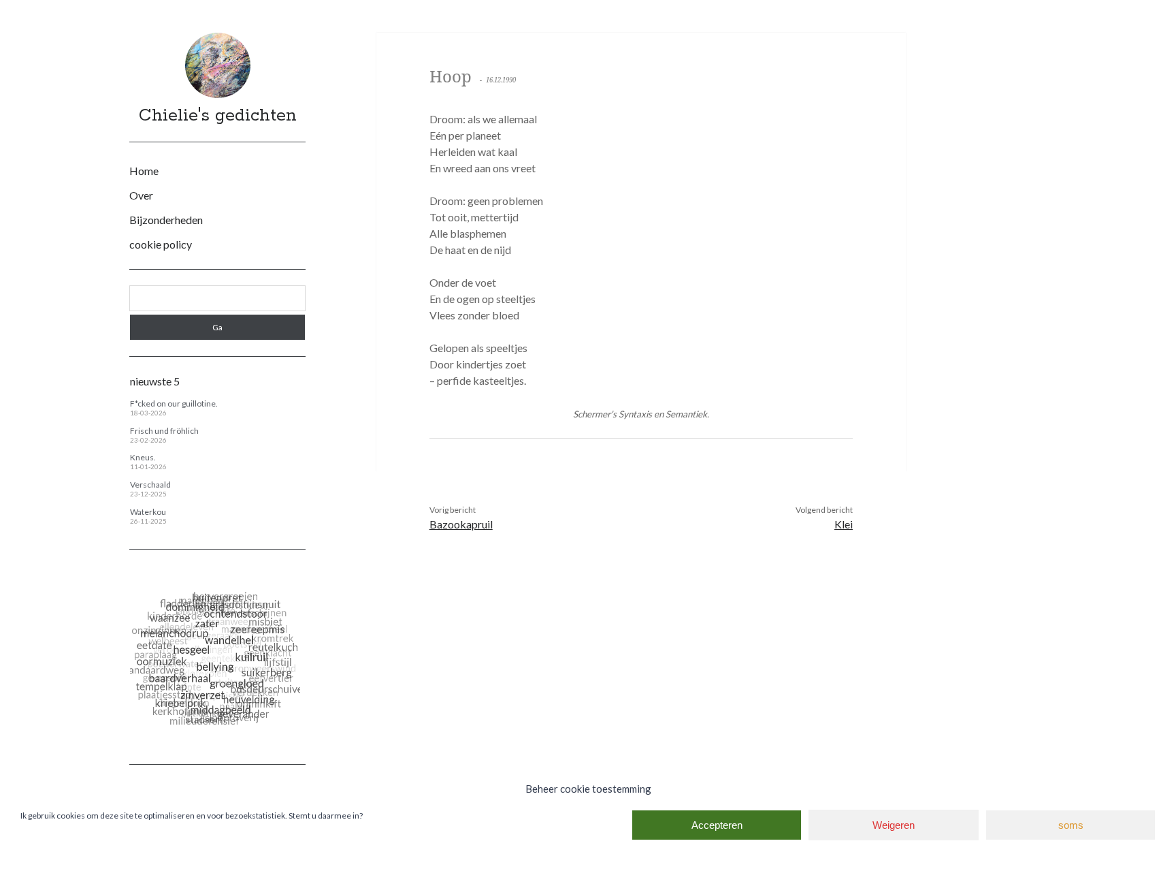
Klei (843, 524)
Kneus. (143, 457)
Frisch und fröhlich (164, 431)
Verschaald (150, 484)
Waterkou (148, 512)
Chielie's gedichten (218, 116)
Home (144, 170)
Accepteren (716, 825)
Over (141, 195)
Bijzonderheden (166, 219)
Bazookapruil (461, 524)
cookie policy (160, 244)
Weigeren (893, 825)
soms (1070, 825)
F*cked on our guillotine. (174, 403)
